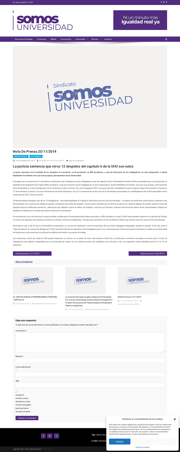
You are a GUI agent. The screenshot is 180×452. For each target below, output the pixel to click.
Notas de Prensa (20, 156)
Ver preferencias (165, 441)
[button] (174, 419)
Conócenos (41, 39)
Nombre (20, 356)
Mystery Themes (47, 449)
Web (17, 381)
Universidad (80, 39)
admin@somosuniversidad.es (51, 161)
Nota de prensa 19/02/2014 (152, 254)
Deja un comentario (76, 161)
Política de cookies (142, 447)
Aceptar (119, 441)
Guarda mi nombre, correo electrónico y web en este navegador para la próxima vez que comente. (23, 403)
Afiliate (53, 39)
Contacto (108, 39)
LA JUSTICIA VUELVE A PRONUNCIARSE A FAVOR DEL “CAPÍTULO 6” (35, 298)
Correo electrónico (23, 368)
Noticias (94, 39)
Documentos (66, 39)
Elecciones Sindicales (24, 39)
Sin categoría (36, 156)
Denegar (142, 441)
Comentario (21, 331)
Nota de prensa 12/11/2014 (27, 254)
